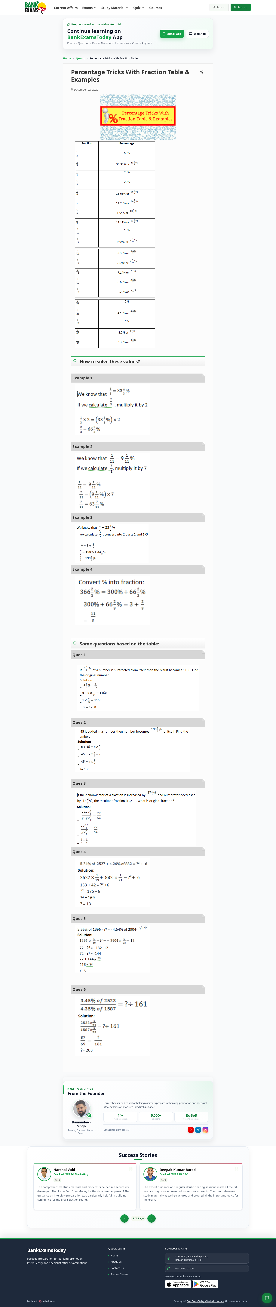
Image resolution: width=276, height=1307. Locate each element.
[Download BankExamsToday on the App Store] (178, 1284)
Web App (200, 34)
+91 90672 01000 (184, 1268)
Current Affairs (66, 8)
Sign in (220, 7)
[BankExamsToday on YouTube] (191, 1130)
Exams (87, 8)
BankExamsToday (46, 1250)
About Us (116, 1261)
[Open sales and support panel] (267, 1298)
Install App (174, 34)
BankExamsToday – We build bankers (205, 1301)
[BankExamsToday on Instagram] (205, 1130)
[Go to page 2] (124, 1218)
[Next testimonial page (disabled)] (151, 1218)
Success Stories (119, 1274)
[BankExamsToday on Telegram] (198, 1130)
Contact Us (117, 1268)
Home (67, 58)
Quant (80, 58)
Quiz (136, 8)
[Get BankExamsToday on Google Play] (205, 1284)
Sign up (242, 7)
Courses (155, 8)
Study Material (112, 8)
